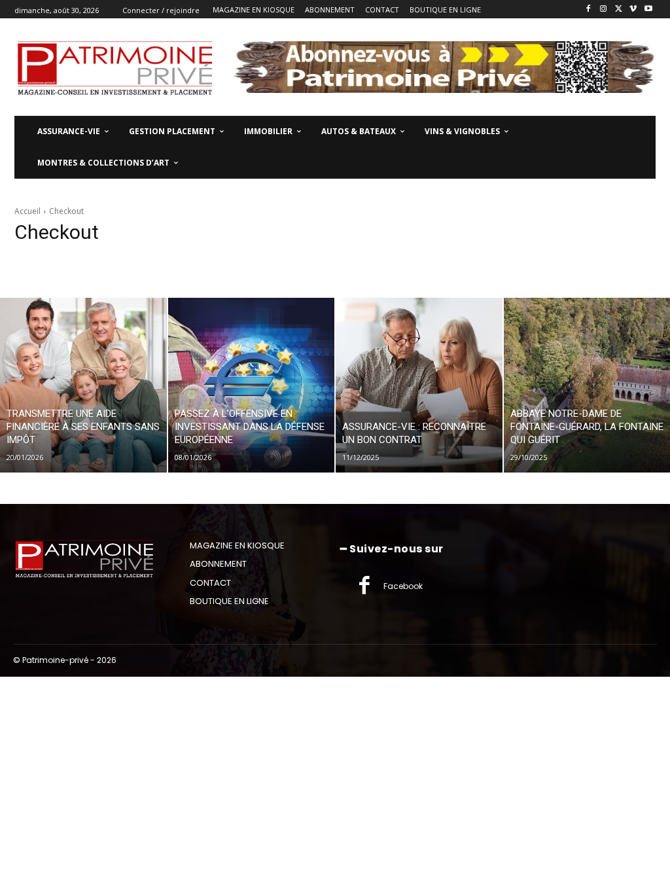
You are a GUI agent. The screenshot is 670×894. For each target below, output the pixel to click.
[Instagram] (603, 9)
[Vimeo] (633, 9)
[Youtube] (648, 9)
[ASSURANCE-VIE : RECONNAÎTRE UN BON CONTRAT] (419, 385)
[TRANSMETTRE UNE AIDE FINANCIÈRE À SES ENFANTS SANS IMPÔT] (83, 385)
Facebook (403, 586)
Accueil (27, 211)
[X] (618, 9)
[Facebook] (588, 9)
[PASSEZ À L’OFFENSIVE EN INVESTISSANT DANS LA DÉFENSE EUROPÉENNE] (251, 385)
